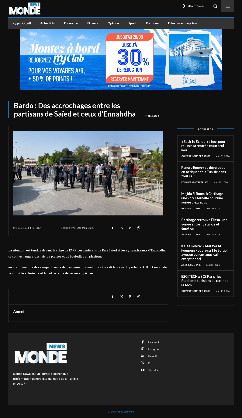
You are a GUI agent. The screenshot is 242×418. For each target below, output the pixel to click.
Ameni (18, 311)
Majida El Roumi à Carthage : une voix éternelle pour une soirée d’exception (202, 198)
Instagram (154, 349)
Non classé (152, 115)
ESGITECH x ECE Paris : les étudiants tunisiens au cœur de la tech (204, 280)
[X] (121, 228)
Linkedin (153, 356)
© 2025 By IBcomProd (121, 411)
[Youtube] (142, 370)
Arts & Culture (191, 208)
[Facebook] (112, 228)
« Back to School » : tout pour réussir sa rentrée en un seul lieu (203, 145)
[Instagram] (142, 349)
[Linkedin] (142, 356)
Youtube (153, 370)
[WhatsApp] (138, 228)
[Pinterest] (130, 228)
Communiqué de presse (195, 156)
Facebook (153, 342)
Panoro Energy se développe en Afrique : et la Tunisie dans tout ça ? (203, 171)
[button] (215, 6)
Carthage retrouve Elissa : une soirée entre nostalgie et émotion (204, 224)
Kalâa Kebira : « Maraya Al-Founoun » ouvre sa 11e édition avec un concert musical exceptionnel (205, 252)
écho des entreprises (194, 182)
